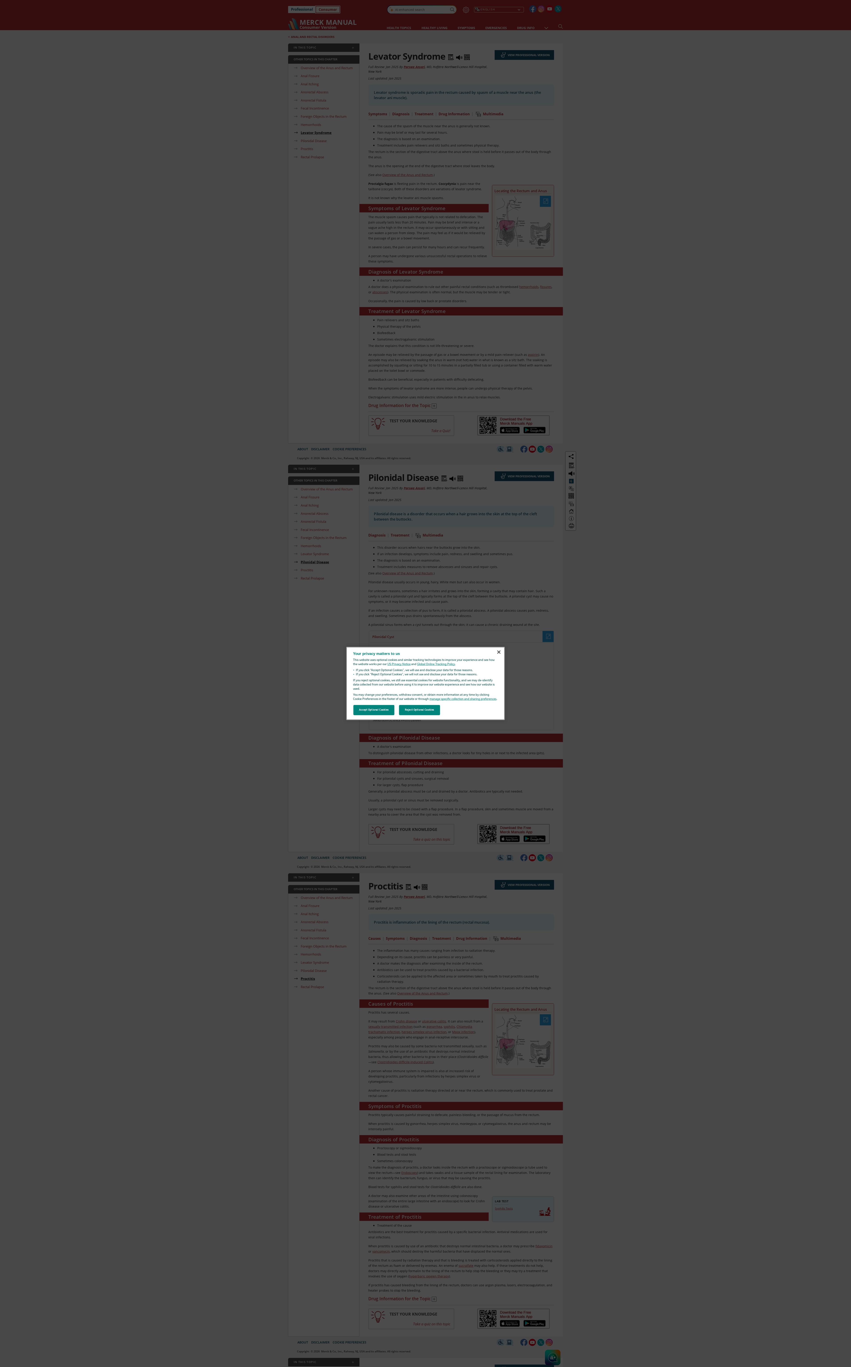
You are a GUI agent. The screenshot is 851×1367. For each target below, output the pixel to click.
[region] (425, 683)
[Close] (499, 652)
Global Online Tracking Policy (436, 664)
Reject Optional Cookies (419, 710)
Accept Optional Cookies (374, 710)
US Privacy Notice (399, 664)
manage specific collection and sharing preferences (462, 699)
